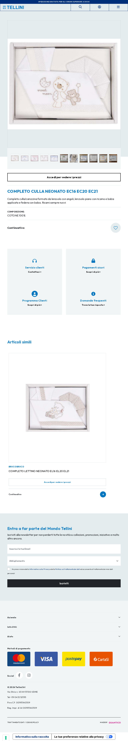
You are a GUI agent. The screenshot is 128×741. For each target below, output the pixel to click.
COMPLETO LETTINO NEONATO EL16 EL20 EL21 (39, 471)
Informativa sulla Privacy (39, 569)
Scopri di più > (93, 272)
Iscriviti (64, 583)
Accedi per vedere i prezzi (57, 482)
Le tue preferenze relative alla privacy (79, 736)
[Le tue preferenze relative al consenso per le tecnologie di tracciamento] (6, 738)
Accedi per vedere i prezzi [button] (64, 177)
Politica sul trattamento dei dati (67, 569)
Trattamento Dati (16, 722)
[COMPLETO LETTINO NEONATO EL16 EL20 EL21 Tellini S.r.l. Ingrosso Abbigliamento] (57, 408)
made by (104, 722)
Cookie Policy (32, 722)
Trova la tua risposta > (93, 305)
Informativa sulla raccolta (32, 736)
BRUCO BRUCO (16, 466)
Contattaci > (34, 272)
